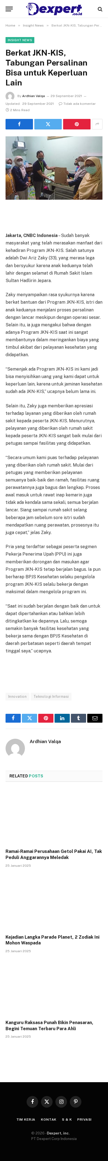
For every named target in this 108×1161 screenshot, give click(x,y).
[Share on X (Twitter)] (48, 124)
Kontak (48, 1119)
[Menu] (9, 9)
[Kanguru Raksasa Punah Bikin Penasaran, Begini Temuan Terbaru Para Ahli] (54, 988)
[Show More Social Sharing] (97, 124)
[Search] (99, 9)
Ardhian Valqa (33, 96)
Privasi (84, 1119)
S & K (67, 1119)
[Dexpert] (54, 9)
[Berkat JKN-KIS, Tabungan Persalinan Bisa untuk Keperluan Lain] (54, 168)
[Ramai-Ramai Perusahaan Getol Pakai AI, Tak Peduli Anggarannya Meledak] (54, 817)
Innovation (17, 696)
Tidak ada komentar (79, 104)
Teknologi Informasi (51, 696)
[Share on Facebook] (19, 124)
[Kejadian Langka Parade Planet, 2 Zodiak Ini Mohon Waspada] (54, 902)
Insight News (20, 40)
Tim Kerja (26, 1119)
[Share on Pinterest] (77, 124)
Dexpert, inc (58, 1133)
